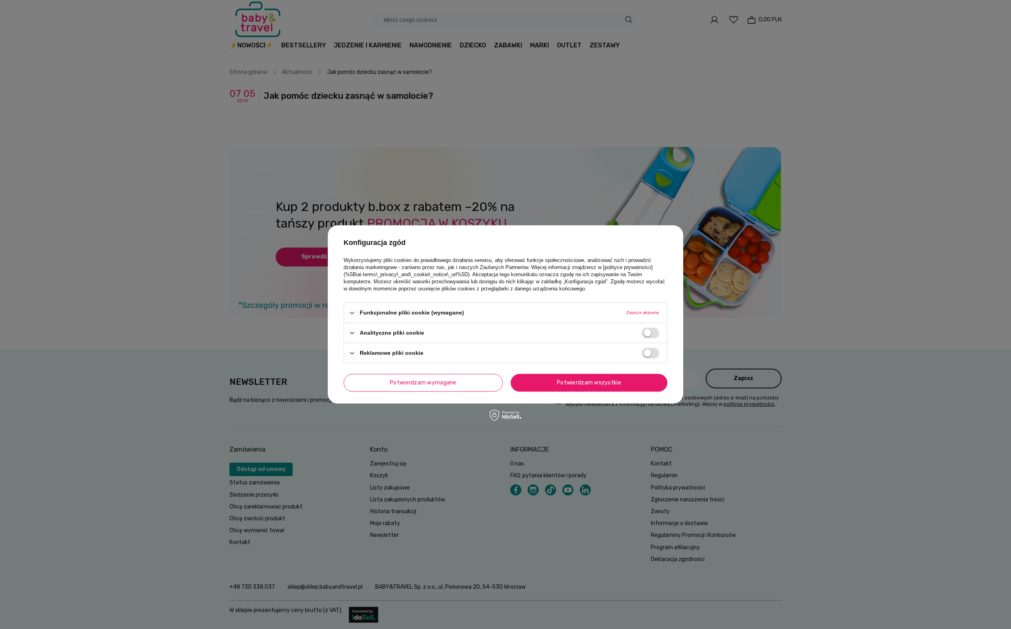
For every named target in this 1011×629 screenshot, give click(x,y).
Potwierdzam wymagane (423, 382)
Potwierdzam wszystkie (589, 382)
